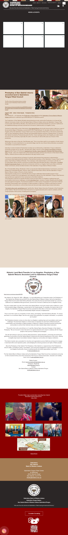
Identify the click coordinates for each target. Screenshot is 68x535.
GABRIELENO (15, 2)
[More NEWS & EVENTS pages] (56, 2)
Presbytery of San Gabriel (31, 115)
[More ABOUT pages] (40, 2)
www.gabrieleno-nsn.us (37, 357)
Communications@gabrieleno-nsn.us (35, 362)
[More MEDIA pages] (61, 2)
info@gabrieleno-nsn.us (33, 370)
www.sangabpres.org (33, 350)
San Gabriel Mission (34, 128)
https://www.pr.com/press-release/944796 (13, 294)
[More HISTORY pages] (46, 2)
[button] (29, 418)
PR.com (26, 297)
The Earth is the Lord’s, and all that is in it (16, 188)
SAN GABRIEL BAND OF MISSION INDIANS (21, 5)
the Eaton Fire (34, 180)
